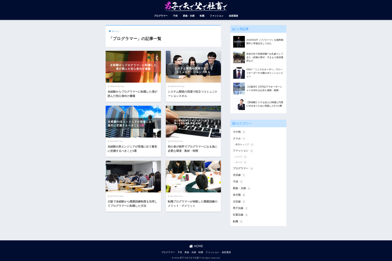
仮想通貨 (233, 15)
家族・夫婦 (188, 15)
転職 (202, 15)
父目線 (238, 201)
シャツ (240, 156)
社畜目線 (240, 214)
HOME (198, 246)
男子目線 (240, 208)
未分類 (239, 194)
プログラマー (161, 15)
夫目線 (238, 174)
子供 (175, 15)
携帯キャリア (243, 144)
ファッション (217, 15)
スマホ (238, 138)
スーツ (240, 162)
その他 (238, 131)
